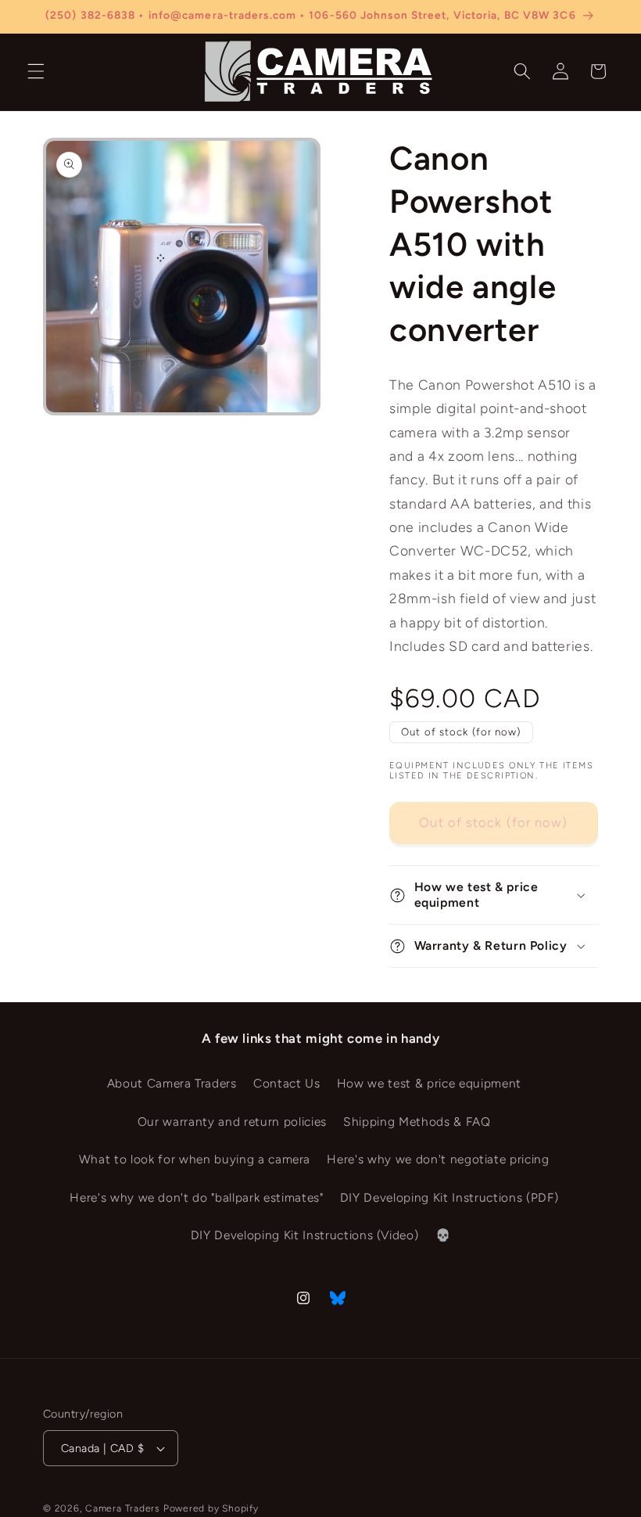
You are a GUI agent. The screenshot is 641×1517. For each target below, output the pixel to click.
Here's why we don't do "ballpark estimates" (196, 1197)
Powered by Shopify (211, 1508)
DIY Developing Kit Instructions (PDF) (449, 1197)
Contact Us (286, 1083)
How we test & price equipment (429, 1083)
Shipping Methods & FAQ (417, 1121)
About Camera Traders (172, 1083)
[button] (36, 71)
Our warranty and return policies (232, 1121)
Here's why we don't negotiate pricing (438, 1159)
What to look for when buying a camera (194, 1159)
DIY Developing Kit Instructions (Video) (305, 1235)
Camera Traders (122, 1508)
